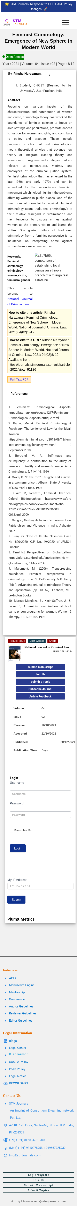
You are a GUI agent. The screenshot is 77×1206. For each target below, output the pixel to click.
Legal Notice (17, 1076)
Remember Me (22, 830)
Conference (17, 999)
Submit (16, 899)
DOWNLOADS (18, 1083)
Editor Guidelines (20, 1020)
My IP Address (17, 879)
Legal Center (17, 1048)
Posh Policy (17, 1069)
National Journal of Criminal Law (46, 647)
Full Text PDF (19, 379)
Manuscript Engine (21, 985)
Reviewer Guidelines (23, 1013)
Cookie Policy (18, 1062)
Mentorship (17, 992)
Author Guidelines (21, 1006)
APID (12, 978)
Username (17, 782)
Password (16, 803)
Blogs (13, 1041)
